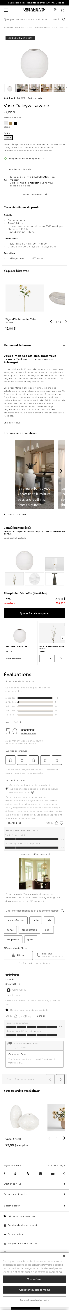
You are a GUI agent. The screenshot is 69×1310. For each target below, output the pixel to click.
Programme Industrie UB (22, 1243)
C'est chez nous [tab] (12, 1184)
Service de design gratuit (23, 1225)
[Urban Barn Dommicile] (35, 10)
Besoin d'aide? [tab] (12, 1205)
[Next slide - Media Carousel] (60, 470)
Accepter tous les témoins (34, 1289)
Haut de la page (56, 1165)
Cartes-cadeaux (17, 1234)
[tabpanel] (25, 306)
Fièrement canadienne (22, 1216)
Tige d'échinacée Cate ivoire (21, 321)
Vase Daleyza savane (26, 105)
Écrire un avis (35, 98)
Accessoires (8, 27)
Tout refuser (34, 1279)
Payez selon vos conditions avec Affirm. (35, 2)
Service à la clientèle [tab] (15, 1194)
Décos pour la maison (24, 27)
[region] (34, 1279)
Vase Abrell (13, 1139)
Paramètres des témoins (34, 1300)
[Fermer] (64, 1256)
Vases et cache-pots (43, 27)
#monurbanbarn (15, 514)
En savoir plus (12, 422)
